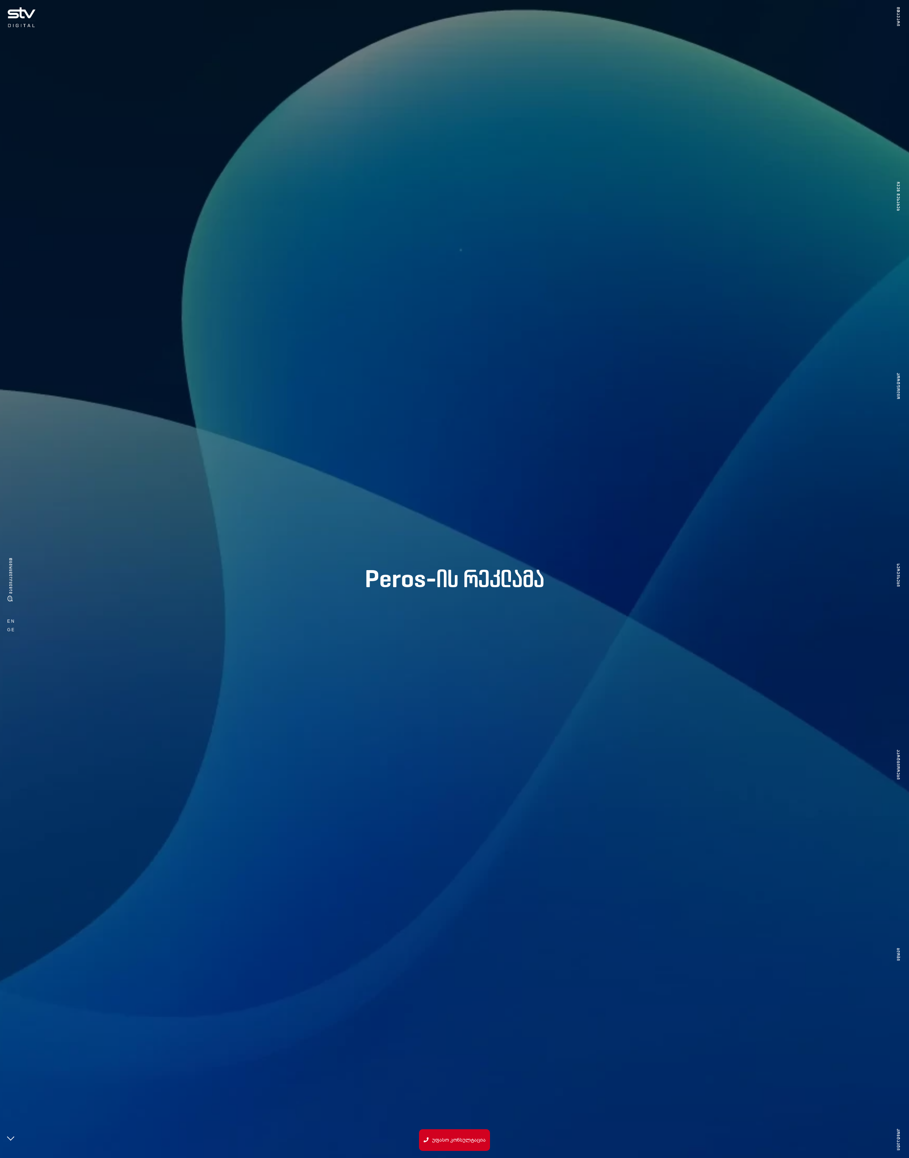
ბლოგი (898, 954)
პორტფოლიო (898, 386)
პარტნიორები (898, 765)
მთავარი (898, 17)
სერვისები (898, 575)
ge (11, 630)
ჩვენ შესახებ (898, 196)
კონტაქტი (898, 1140)
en (11, 621)
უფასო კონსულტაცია (459, 1140)
